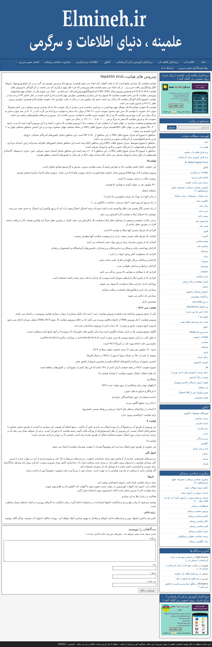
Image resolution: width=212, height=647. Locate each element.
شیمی (205, 458)
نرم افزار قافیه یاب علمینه (196, 152)
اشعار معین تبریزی (29, 62)
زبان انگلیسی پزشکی (198, 541)
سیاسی (204, 342)
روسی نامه (203, 216)
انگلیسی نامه (202, 201)
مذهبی (205, 286)
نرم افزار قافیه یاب (168, 62)
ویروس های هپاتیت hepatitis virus (128, 76)
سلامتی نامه (202, 246)
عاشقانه (204, 271)
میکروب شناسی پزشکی (57, 62)
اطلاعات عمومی (200, 337)
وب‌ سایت (151, 581)
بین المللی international (197, 306)
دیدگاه (152, 538)
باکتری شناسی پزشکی (198, 516)
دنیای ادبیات (202, 357)
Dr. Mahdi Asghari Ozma (196, 162)
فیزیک (205, 463)
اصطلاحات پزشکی (199, 506)
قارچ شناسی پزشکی (198, 526)
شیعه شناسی (202, 241)
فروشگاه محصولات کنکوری (196, 413)
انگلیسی (204, 443)
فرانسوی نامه (202, 221)
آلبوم (206, 231)
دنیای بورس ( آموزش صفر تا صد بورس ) (189, 372)
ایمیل (153, 573)
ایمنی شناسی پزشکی (198, 531)
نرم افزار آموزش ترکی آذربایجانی (134, 62)
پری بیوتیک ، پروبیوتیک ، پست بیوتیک (191, 195)
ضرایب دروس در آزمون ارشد (194, 493)
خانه (203, 62)
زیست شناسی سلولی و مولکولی (193, 536)
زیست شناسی (201, 418)
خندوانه (205, 261)
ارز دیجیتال (203, 387)
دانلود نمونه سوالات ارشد (196, 487)
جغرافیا (205, 347)
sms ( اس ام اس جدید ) (197, 312)
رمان (206, 256)
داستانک (204, 251)
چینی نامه (203, 226)
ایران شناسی (202, 276)
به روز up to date (200, 302)
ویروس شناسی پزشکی (197, 511)
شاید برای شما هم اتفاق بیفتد (194, 322)
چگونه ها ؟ (203, 317)
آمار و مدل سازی (200, 448)
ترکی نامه (203, 206)
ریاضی (205, 453)
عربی (205, 433)
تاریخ (206, 352)
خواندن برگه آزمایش (198, 377)
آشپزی (205, 236)
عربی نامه (203, 211)
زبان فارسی (202, 428)
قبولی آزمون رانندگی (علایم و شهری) (191, 382)
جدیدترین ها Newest (198, 332)
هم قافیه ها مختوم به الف (187, 578)
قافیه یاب (189, 62)
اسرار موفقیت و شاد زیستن (195, 281)
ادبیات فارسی (202, 423)
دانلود (205, 327)
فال (206, 367)
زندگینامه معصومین (199, 296)
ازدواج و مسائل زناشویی (197, 291)
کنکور (107, 62)
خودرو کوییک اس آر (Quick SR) (193, 392)
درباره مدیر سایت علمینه (197, 182)
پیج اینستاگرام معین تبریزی (193, 67)
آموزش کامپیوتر (201, 362)
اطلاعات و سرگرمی (87, 62)
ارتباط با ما (167, 67)
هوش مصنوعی (201, 397)
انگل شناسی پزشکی (198, 521)
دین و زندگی (202, 438)
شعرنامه (204, 266)
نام (154, 564)
